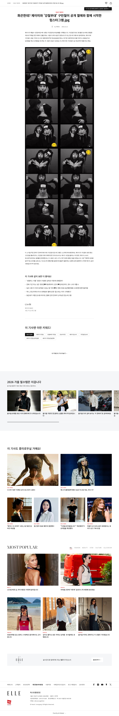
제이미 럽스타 (73, 334)
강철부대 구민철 (51, 334)
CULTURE (98, 548)
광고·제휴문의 (72, 685)
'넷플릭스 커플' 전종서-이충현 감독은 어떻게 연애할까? (44, 281)
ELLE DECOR (108, 548)
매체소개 (9, 685)
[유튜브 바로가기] (102, 684)
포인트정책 (26, 685)
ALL (71, 548)
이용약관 (48, 685)
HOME (9, 3)
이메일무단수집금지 (59, 685)
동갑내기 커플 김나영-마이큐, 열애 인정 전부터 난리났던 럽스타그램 (48, 295)
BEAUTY (85, 548)
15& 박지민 (63, 334)
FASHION (77, 548)
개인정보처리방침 (37, 685)
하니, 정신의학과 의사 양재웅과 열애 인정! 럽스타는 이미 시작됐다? (48, 291)
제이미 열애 (29, 334)
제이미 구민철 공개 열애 (32, 338)
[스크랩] (106, 3)
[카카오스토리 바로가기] (106, 684)
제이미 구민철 (39, 334)
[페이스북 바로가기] (94, 684)
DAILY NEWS (16, 3)
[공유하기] (110, 3)
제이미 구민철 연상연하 (49, 338)
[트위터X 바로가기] (110, 684)
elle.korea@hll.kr (39, 701)
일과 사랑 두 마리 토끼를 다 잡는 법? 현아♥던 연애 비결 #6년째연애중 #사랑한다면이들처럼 (57, 288)
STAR (91, 548)
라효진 (58, 27)
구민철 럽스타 (84, 334)
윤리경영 (82, 685)
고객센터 (17, 685)
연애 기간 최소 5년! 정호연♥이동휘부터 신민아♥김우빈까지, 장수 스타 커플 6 (52, 284)
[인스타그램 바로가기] (98, 684)
